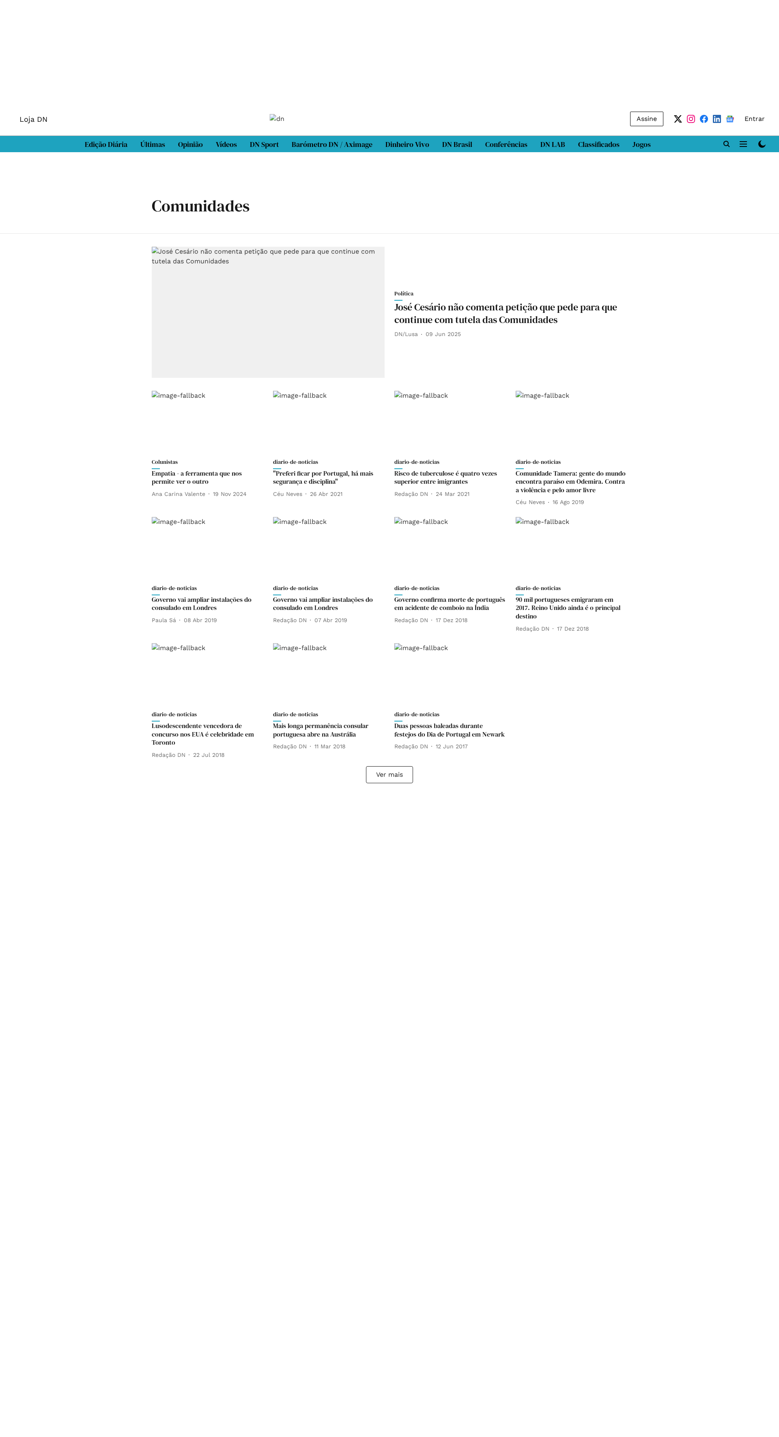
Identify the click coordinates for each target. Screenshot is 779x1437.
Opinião (190, 144)
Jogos (642, 144)
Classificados (599, 144)
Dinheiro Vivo (407, 144)
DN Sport (264, 144)
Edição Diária (106, 144)
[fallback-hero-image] (268, 312)
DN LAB (552, 144)
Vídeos (226, 144)
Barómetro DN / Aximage (332, 144)
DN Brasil (457, 144)
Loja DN (33, 119)
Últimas (152, 144)
